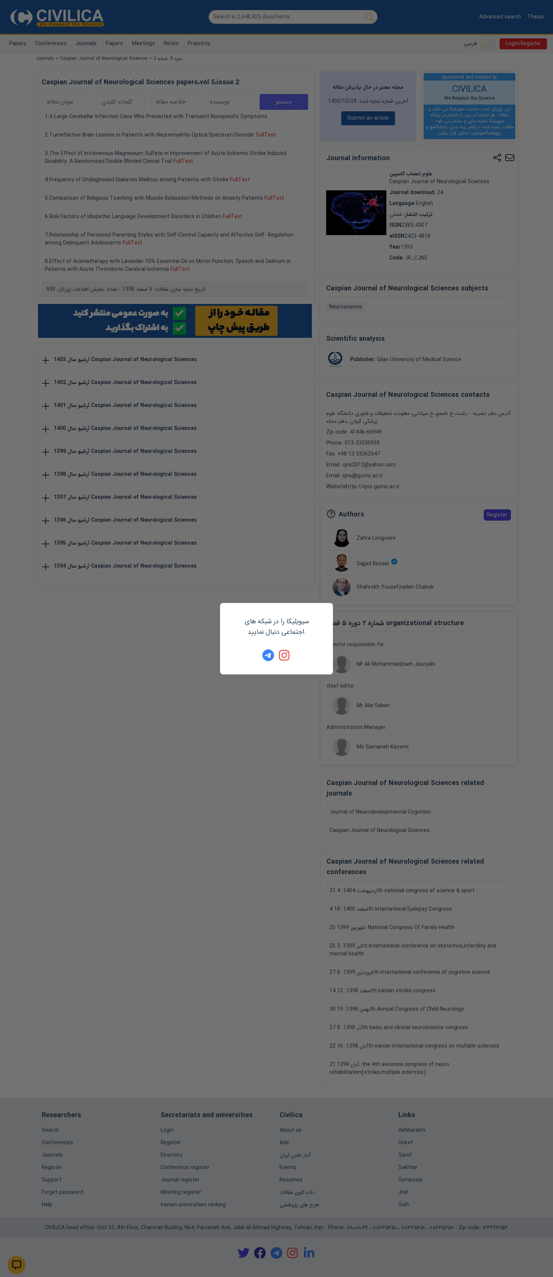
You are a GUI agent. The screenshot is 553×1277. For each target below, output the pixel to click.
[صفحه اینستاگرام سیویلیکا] (285, 655)
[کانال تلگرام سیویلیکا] (268, 655)
